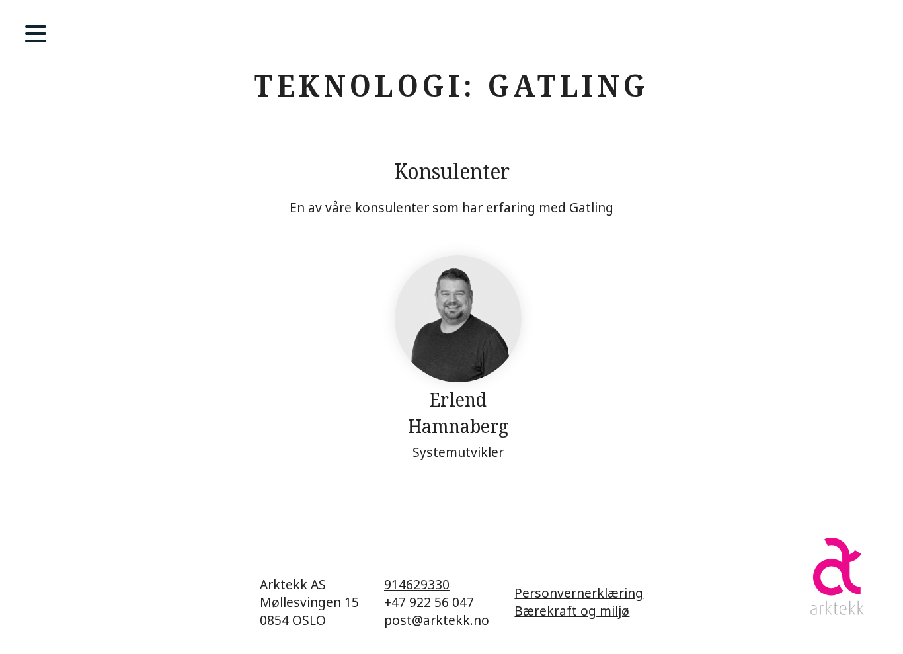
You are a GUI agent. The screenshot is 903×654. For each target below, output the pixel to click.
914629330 (417, 584)
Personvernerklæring (578, 593)
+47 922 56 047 (429, 602)
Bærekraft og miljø (571, 611)
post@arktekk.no (436, 620)
